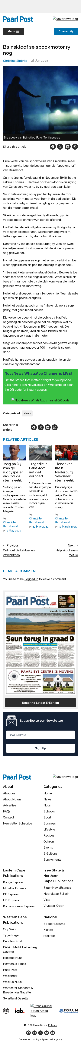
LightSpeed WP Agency (49, 1039)
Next (71, 545)
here (15, 385)
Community (66, 31)
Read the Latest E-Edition (40, 703)
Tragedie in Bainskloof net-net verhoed (38, 470)
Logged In (31, 579)
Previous (13, 545)
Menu (9, 31)
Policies (52, 1025)
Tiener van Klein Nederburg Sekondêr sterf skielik (64, 472)
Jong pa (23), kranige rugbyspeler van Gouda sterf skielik (13, 472)
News (27, 413)
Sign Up (40, 748)
